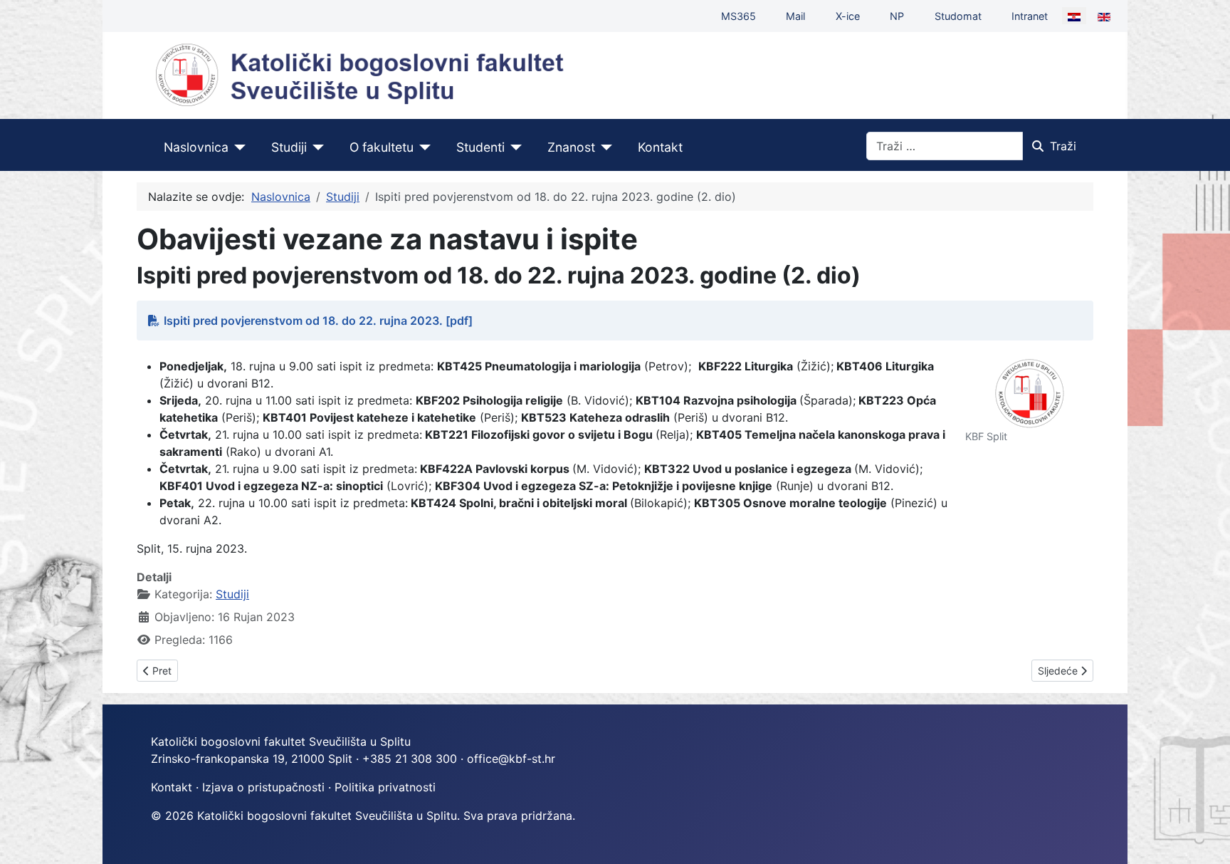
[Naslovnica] (237, 147)
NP (897, 16)
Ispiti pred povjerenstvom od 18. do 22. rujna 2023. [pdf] (318, 320)
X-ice (848, 16)
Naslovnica (196, 147)
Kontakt (660, 147)
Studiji (289, 147)
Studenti (480, 147)
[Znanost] (604, 147)
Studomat (958, 16)
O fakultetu (381, 147)
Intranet (1029, 16)
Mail (795, 16)
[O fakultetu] (422, 147)
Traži (1063, 146)
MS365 (738, 16)
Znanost (571, 147)
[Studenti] (513, 147)
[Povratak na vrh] (1205, 838)
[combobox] (944, 146)
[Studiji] (316, 147)
